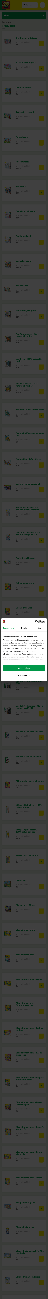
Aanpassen (22, 675)
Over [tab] (39, 628)
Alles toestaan (24, 668)
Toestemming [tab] (8, 628)
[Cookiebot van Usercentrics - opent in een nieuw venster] (35, 621)
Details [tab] (24, 628)
